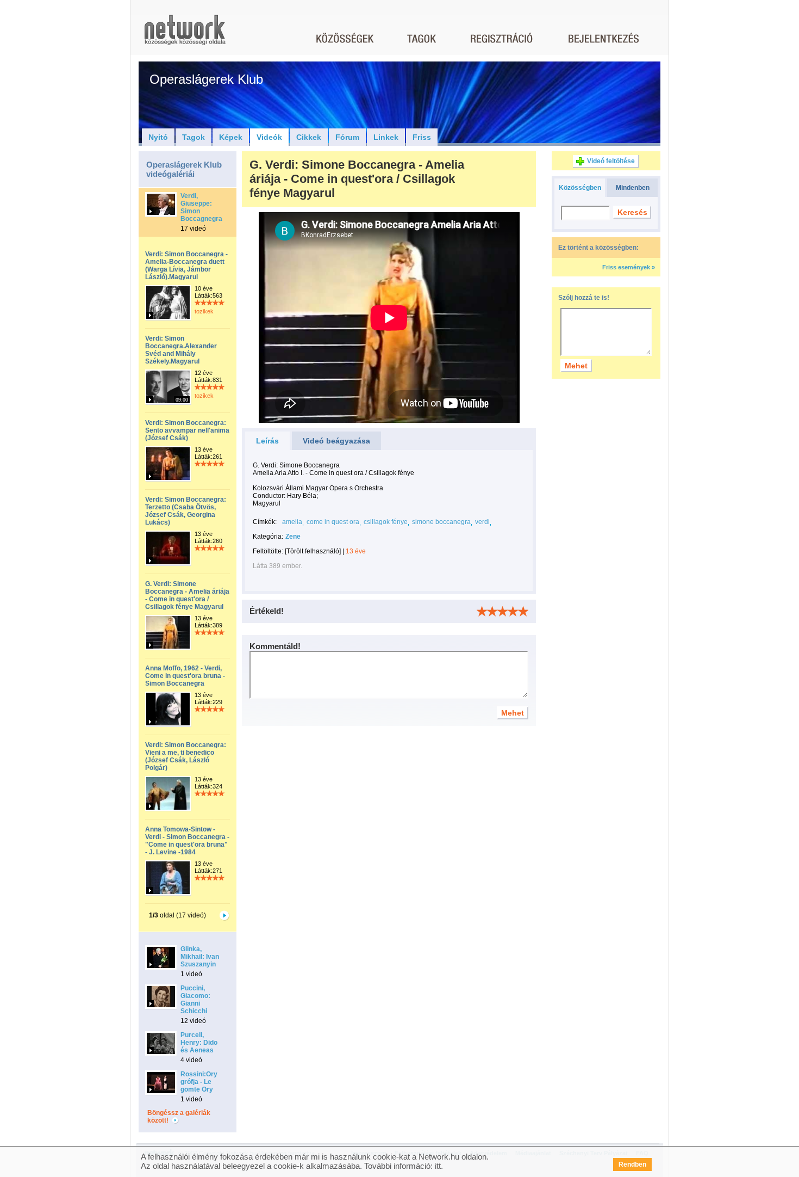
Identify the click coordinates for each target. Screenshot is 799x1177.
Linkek (385, 137)
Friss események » (628, 267)
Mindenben (633, 188)
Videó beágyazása (336, 440)
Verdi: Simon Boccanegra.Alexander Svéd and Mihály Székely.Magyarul (181, 350)
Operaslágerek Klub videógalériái (184, 169)
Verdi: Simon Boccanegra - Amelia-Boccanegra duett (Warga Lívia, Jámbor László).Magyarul (186, 265)
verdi (482, 522)
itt (438, 1165)
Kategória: (268, 536)
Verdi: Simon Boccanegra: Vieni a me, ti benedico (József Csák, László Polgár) (185, 756)
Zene (293, 536)
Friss (422, 137)
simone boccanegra (441, 522)
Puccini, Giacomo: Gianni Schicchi (195, 999)
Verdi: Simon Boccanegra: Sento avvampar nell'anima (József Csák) (187, 430)
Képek (230, 137)
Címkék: (265, 522)
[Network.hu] (185, 35)
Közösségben (580, 188)
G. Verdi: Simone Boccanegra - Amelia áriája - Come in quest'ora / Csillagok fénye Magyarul (187, 595)
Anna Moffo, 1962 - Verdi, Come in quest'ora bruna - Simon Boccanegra (185, 675)
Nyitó (158, 137)
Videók (269, 137)
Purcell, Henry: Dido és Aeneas (198, 1042)
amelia (292, 522)
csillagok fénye (386, 522)
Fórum (347, 137)
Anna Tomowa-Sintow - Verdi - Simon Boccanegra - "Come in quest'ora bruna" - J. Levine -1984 (187, 840)
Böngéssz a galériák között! (178, 1116)
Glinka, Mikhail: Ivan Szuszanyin (199, 956)
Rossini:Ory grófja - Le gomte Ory (198, 1081)
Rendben (632, 1164)
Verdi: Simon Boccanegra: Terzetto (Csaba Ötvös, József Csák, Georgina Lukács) (185, 511)
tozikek (204, 311)
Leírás (267, 440)
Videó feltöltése (611, 161)
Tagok (193, 137)
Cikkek (308, 137)
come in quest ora (333, 522)
